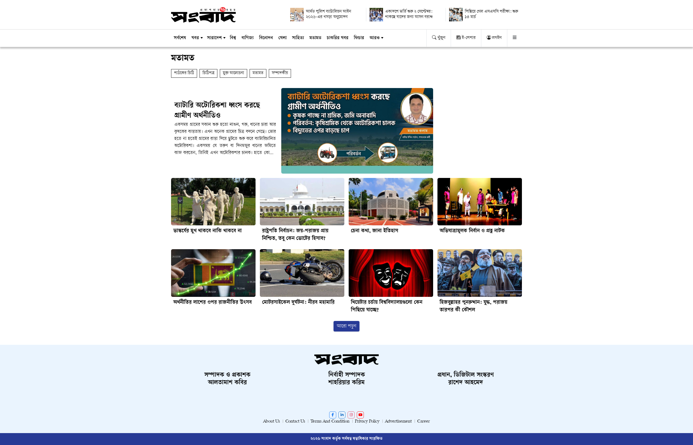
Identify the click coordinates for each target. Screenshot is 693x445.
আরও (375, 38)
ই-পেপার (468, 38)
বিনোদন (266, 38)
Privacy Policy (367, 421)
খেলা (282, 38)
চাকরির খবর (337, 38)
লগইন (496, 38)
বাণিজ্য (247, 38)
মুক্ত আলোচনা (233, 73)
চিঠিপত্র (208, 73)
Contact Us (295, 421)
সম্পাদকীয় (280, 73)
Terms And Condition (329, 421)
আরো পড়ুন (346, 326)
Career (423, 421)
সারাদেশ (214, 38)
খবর (195, 38)
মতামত (315, 38)
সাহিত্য (298, 38)
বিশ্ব (233, 38)
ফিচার (359, 38)
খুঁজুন (440, 38)
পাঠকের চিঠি (184, 73)
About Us (271, 421)
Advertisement (398, 421)
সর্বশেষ (180, 38)
